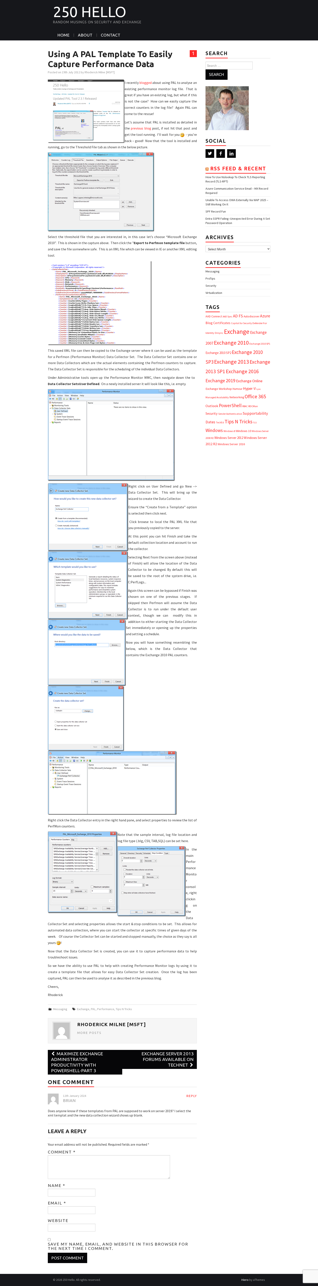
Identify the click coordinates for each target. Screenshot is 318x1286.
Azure (265, 315)
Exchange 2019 (220, 380)
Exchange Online (249, 380)
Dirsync (219, 332)
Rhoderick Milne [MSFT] (100, 72)
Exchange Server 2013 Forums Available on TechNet (167, 1059)
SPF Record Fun (216, 211)
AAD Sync (227, 316)
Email (57, 1203)
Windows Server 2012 (228, 438)
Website (58, 1220)
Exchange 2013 (231, 361)
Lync (258, 389)
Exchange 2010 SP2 (218, 353)
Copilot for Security (241, 323)
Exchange (83, 1009)
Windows (214, 430)
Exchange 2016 (242, 371)
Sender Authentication (230, 413)
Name (56, 1185)
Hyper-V (249, 388)
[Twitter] (210, 153)
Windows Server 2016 (231, 444)
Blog (209, 323)
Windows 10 (243, 431)
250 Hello (89, 11)
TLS (255, 422)
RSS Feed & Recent (238, 168)
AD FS (238, 315)
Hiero (245, 1280)
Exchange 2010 (231, 342)
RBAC (245, 406)
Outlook (212, 406)
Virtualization (214, 293)
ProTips (210, 278)
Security (211, 286)
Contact (110, 35)
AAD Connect (214, 316)
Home (63, 35)
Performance (105, 1009)
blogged (145, 82)
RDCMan (253, 406)
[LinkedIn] (231, 153)
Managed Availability (217, 397)
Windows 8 (229, 431)
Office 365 (255, 396)
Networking (237, 397)
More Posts (89, 1033)
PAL (93, 1009)
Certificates (221, 323)
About (85, 35)
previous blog (141, 128)
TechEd (220, 422)
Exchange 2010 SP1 (259, 343)
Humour (237, 389)
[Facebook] (220, 153)
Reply (191, 1096)
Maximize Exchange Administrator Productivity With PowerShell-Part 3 (77, 1062)
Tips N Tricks (124, 1009)
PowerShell (230, 405)
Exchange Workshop (219, 389)
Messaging (60, 1009)
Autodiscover (251, 316)
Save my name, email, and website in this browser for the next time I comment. (118, 1246)
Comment (62, 1152)
